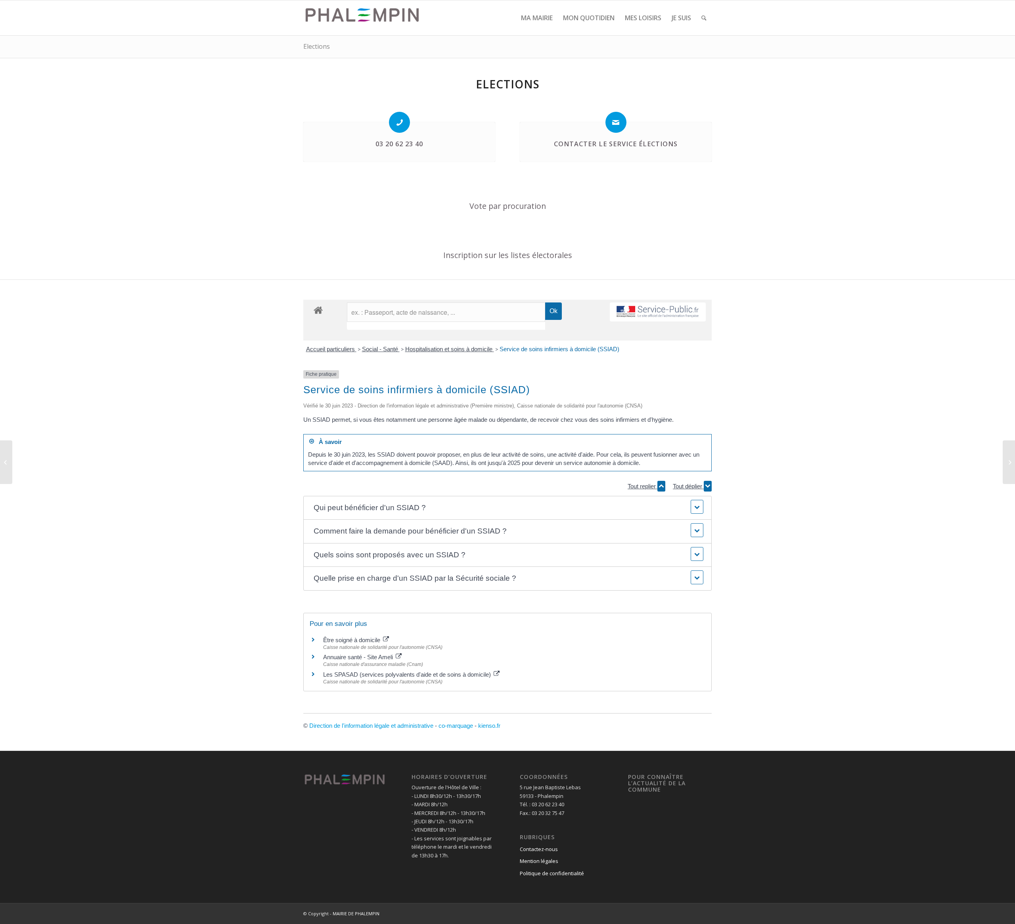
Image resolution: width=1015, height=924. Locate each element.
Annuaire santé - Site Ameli (359, 657)
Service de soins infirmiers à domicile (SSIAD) (559, 349)
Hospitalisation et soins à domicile (449, 349)
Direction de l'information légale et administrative (371, 725)
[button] (507, 508)
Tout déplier (688, 486)
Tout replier (642, 486)
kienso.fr (489, 725)
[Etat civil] (1009, 462)
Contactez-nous (539, 849)
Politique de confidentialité (552, 873)
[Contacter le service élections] (615, 122)
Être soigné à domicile (352, 640)
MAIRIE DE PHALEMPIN (356, 913)
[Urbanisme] (6, 462)
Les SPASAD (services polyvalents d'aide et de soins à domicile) (407, 674)
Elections (316, 46)
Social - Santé (381, 349)
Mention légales (539, 861)
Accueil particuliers (331, 349)
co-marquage (456, 725)
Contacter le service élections (616, 144)
